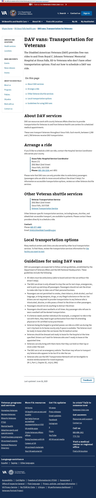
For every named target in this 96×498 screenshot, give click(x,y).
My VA (74, 21)
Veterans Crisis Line (81, 410)
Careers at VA (30, 443)
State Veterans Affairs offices (34, 434)
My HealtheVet (87, 21)
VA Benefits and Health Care (14, 21)
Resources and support (82, 419)
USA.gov (41, 487)
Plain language (34, 483)
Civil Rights (20, 480)
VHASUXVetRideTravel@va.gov (43, 230)
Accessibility (7, 480)
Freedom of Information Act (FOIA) (42, 480)
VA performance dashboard (59, 487)
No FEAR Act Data (27, 487)
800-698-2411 (78, 432)
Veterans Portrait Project (12, 490)
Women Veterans (8, 414)
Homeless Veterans (9, 410)
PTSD (3, 422)
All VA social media (56, 439)
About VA (36, 21)
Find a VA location (80, 451)
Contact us (75, 13)
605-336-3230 (43, 170)
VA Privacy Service (9, 487)
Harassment (65, 480)
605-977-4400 (35, 227)
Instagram (53, 423)
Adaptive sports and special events (9, 431)
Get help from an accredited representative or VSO (34, 421)
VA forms (28, 407)
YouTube (52, 435)
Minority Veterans (8, 418)
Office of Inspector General (13, 483)
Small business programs (11, 437)
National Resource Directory (9, 446)
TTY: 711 (76, 436)
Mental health (7, 426)
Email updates (55, 415)
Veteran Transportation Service (45, 208)
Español (4, 463)
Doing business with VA (34, 439)
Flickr (51, 431)
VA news (52, 407)
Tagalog (14, 463)
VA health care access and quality (35, 413)
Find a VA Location (54, 21)
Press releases (55, 411)
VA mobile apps (31, 428)
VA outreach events (9, 441)
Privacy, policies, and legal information (59, 483)
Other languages (27, 463)
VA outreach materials (34, 447)
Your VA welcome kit (33, 451)
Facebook (53, 419)
